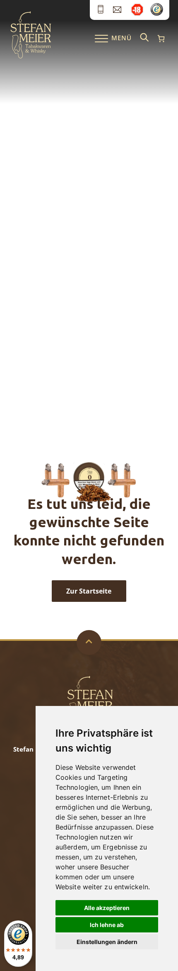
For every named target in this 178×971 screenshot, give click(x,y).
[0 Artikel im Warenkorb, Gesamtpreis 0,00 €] (161, 38)
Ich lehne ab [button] (107, 924)
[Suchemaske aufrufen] (144, 38)
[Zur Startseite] (31, 56)
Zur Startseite (88, 591)
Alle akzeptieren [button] (107, 907)
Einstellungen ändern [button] (107, 941)
